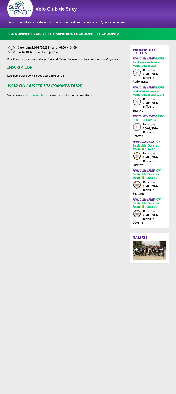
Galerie (41, 22)
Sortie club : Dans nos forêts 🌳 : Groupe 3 (146, 205)
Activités (25, 22)
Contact (89, 22)
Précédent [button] (137, 249)
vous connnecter (34, 95)
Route (159, 58)
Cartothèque (72, 22)
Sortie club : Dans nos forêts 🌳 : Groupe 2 (146, 176)
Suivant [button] (161, 249)
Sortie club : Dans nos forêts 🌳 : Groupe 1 (146, 147)
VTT (157, 141)
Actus (12, 22)
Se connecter (116, 22)
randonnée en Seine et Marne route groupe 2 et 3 (148, 93)
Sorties (53, 22)
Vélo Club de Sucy (56, 8)
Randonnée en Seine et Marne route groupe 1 (147, 64)
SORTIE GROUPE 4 (144, 120)
